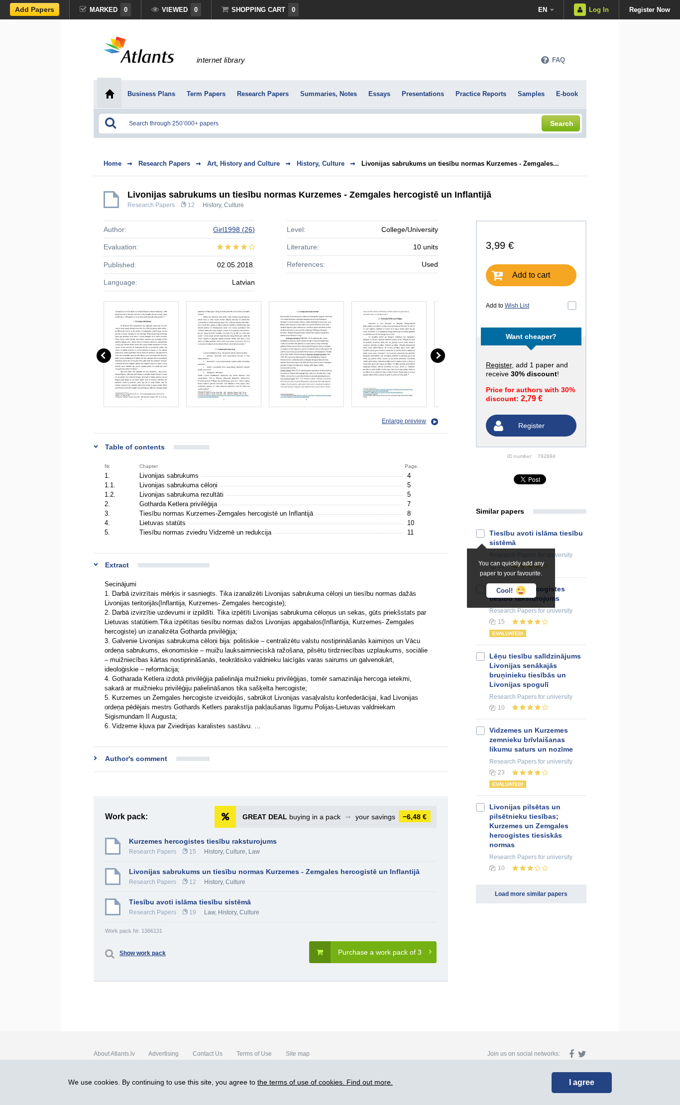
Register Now (649, 9)
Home (112, 163)
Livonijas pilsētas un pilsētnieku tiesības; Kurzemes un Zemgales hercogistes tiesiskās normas (528, 826)
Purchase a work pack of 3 (380, 952)
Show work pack (142, 953)
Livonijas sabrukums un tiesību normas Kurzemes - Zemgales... (460, 163)
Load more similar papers (531, 893)
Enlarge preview (404, 421)
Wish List (517, 305)
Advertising (163, 1053)
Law (254, 851)
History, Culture (223, 205)
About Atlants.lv (114, 1053)
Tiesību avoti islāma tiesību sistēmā (190, 902)
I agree (581, 1082)
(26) (234, 229)
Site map (298, 1053)
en (542, 9)
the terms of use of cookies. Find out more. (325, 1082)
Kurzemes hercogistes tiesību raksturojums (203, 841)
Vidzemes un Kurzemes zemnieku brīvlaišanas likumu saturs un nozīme (531, 739)
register (499, 365)
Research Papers (151, 205)
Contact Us (208, 1053)
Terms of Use (254, 1053)
